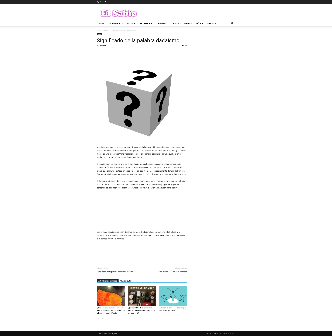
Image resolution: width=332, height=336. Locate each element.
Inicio (99, 30)
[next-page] (102, 318)
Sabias (105, 30)
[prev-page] (98, 318)
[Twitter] (105, 51)
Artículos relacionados (107, 281)
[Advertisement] (142, 211)
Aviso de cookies (229, 333)
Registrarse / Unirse (103, 2)
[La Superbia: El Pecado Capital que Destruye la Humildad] (173, 296)
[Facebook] (99, 51)
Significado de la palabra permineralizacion (115, 272)
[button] (232, 23)
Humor (210, 23)
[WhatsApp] (117, 51)
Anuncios (162, 23)
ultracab (103, 46)
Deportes (131, 23)
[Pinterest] (111, 51)
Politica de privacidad (213, 333)
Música (199, 23)
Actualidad (146, 23)
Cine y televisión (181, 23)
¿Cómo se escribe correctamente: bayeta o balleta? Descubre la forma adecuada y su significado (111, 310)
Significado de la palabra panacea (172, 272)
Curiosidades (114, 23)
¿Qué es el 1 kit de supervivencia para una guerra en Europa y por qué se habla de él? (141, 310)
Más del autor (126, 281)
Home (101, 23)
